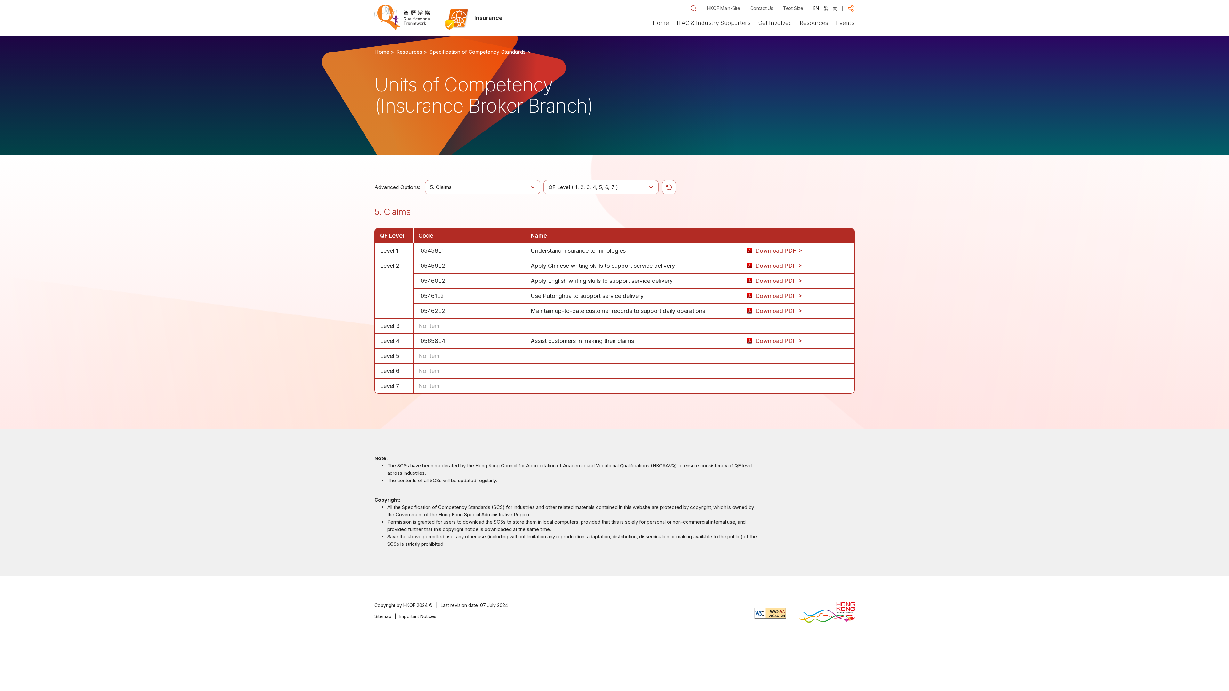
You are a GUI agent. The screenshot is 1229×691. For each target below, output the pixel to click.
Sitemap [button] (382, 616)
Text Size (793, 8)
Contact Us (761, 8)
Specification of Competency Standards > (480, 52)
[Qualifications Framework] (402, 18)
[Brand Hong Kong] (827, 613)
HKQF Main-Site (723, 8)
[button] (693, 8)
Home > (384, 52)
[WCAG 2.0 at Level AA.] (770, 613)
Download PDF (776, 250)
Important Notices (417, 616)
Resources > (411, 52)
